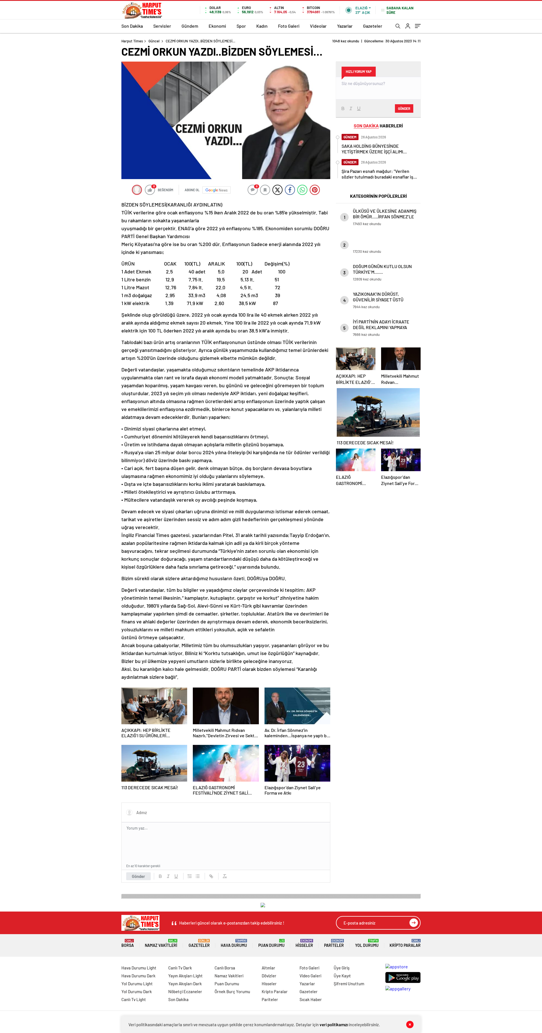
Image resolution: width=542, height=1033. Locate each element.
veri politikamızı (334, 1024)
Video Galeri (310, 975)
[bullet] (198, 876)
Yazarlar (345, 26)
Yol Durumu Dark (136, 991)
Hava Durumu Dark (138, 975)
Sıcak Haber (311, 999)
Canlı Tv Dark (180, 967)
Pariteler (334, 943)
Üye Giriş (341, 967)
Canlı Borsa (225, 967)
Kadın (262, 26)
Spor (241, 26)
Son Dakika (132, 26)
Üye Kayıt (342, 975)
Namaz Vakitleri (161, 943)
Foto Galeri (289, 26)
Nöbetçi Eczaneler (185, 991)
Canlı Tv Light (133, 999)
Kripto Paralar (405, 943)
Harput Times (132, 41)
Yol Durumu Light (137, 983)
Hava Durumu (234, 943)
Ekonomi (217, 26)
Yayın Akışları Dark (185, 983)
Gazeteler (372, 26)
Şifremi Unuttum (349, 983)
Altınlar (268, 967)
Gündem (190, 26)
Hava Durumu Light (138, 967)
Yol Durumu (367, 943)
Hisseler (304, 943)
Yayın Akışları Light (185, 975)
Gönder (138, 876)
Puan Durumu (271, 943)
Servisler (162, 26)
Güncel (153, 41)
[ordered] (190, 876)
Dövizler (269, 975)
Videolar (318, 26)
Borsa (127, 943)
